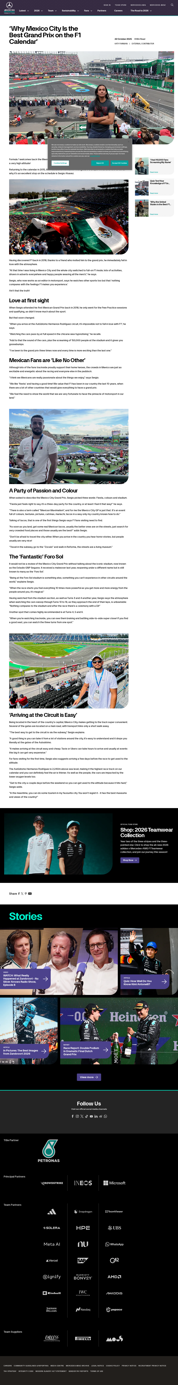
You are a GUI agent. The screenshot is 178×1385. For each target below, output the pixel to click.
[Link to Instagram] (77, 1116)
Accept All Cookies (119, 163)
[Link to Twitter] (82, 1116)
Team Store (121, 5)
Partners (101, 10)
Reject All (100, 163)
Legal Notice (97, 1366)
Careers (118, 10)
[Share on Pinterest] (26, 893)
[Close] (128, 141)
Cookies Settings (60, 163)
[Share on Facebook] (19, 893)
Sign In (107, 5)
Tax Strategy (10, 1371)
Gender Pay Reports (78, 1371)
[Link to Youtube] (91, 1116)
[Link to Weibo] (100, 1116)
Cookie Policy (113, 1366)
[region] (90, 154)
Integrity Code (26, 1371)
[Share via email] (30, 893)
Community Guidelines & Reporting (31, 1366)
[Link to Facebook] (72, 1116)
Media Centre (57, 1366)
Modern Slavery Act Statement (51, 1371)
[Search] (172, 5)
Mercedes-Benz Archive (77, 1366)
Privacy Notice (129, 1366)
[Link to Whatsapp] (105, 1116)
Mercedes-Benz (158, 5)
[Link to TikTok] (86, 1116)
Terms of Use (96, 1371)
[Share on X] (22, 893)
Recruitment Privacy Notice (152, 1366)
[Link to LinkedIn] (96, 1116)
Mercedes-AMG (138, 5)
